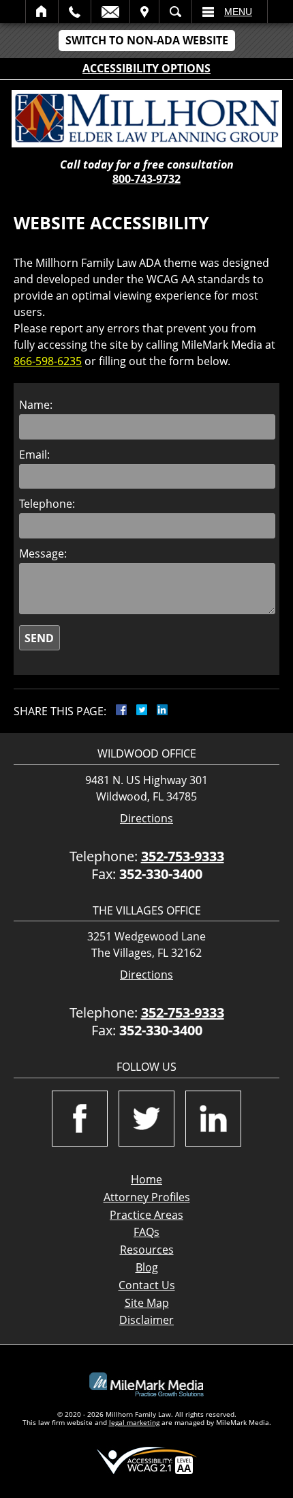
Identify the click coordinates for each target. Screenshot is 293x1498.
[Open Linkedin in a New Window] (213, 1119)
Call (75, 11)
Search (175, 11)
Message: (43, 553)
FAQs (146, 1231)
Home (42, 11)
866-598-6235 (48, 361)
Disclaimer (146, 1319)
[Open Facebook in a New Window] (80, 1119)
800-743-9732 (146, 178)
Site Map (147, 1302)
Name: (35, 404)
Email (110, 11)
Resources (147, 1249)
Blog (147, 1267)
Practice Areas (146, 1214)
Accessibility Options (146, 68)
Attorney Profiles (147, 1197)
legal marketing (134, 1422)
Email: (34, 454)
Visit (144, 11)
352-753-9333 (182, 856)
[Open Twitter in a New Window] (146, 1119)
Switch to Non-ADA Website (146, 40)
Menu (238, 11)
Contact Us (147, 1285)
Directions (146, 818)
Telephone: (47, 503)
